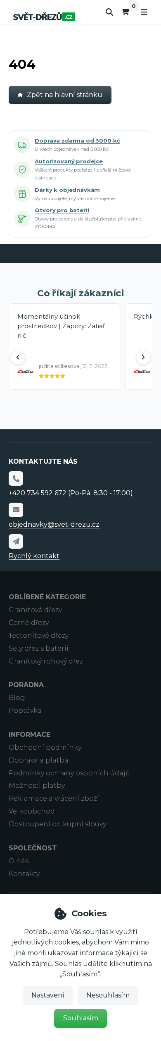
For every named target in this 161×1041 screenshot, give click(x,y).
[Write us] (16, 541)
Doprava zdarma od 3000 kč (77, 140)
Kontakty (24, 874)
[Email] (16, 510)
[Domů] (44, 16)
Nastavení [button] (47, 995)
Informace (29, 734)
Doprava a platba (39, 760)
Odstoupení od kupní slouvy (57, 824)
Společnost (33, 848)
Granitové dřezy (35, 610)
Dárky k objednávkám (67, 189)
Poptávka (25, 710)
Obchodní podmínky (45, 747)
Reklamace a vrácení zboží (54, 798)
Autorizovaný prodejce (69, 161)
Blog (17, 698)
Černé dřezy (29, 623)
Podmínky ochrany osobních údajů (69, 773)
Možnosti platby (37, 785)
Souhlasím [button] (80, 1018)
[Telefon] (16, 478)
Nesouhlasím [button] (108, 995)
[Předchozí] (17, 357)
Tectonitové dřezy (39, 635)
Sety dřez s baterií (39, 648)
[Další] (143, 357)
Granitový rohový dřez (46, 661)
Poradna (26, 685)
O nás (18, 861)
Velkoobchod (32, 811)
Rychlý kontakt (34, 556)
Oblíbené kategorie (47, 597)
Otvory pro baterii (62, 210)
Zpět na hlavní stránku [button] (64, 95)
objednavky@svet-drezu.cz (54, 524)
